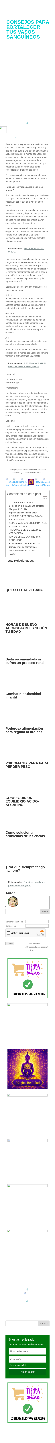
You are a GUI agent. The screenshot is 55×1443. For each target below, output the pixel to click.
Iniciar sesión (27, 1371)
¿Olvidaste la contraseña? (36, 947)
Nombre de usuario (14, 921)
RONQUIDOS (15, 540)
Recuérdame (34, 943)
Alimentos (11, 28)
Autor (12, 554)
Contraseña (10, 926)
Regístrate (30, 950)
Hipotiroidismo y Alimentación (23, 513)
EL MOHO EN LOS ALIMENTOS (24, 543)
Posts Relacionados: (24, 502)
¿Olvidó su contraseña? (17, 1365)
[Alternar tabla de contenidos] (44, 498)
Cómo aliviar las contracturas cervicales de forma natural (23, 549)
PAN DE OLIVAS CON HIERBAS (25, 537)
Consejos (22, 28)
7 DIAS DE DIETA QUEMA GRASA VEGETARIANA (25, 518)
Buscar (45, 911)
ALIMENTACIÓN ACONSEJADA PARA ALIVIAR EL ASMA (27, 525)
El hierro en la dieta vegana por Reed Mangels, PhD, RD (26, 507)
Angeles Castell (23, 1432)
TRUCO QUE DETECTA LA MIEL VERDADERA (25, 531)
